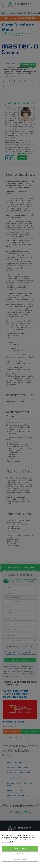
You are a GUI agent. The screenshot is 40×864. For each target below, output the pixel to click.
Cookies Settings (20, 859)
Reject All (20, 854)
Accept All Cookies (20, 848)
